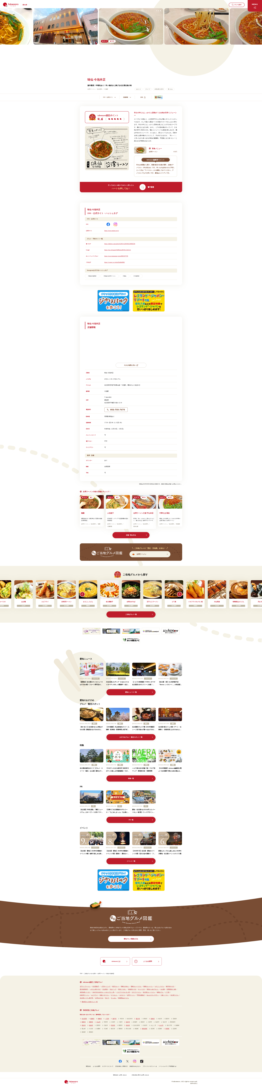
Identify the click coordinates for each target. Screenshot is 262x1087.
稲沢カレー (115, 986)
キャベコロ (141, 989)
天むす (107, 998)
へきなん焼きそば (95, 989)
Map (159, 97)
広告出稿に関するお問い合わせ (140, 1075)
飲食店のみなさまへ (135, 1066)
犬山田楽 (105, 989)
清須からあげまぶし (153, 989)
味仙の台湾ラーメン (110, 276)
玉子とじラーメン (85, 986)
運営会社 (88, 1066)
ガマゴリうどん (136, 992)
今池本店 (136, 276)
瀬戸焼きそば (170, 986)
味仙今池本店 (92, 276)
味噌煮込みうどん (123, 998)
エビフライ (94, 995)
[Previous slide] (82, 594)
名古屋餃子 (95, 986)
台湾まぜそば (99, 998)
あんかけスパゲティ (153, 995)
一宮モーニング (105, 986)
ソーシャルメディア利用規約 (167, 1066)
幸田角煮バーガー (85, 992)
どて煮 (167, 992)
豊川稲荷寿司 (84, 989)
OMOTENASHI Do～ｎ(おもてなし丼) (103, 992)
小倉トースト (165, 995)
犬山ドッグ (113, 989)
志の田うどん (174, 995)
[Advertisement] (131, 62)
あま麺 (163, 989)
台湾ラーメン (131, 995)
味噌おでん (160, 992)
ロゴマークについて (107, 1066)
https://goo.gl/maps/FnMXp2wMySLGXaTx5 (117, 250)
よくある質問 (96, 1066)
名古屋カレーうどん (149, 992)
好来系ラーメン (84, 995)
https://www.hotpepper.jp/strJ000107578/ (116, 256)
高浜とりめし (122, 989)
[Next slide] (179, 594)
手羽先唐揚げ (141, 995)
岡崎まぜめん (125, 986)
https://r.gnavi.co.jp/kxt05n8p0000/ (114, 262)
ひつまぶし (114, 995)
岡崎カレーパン (148, 986)
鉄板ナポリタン (104, 995)
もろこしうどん (159, 986)
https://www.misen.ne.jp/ (111, 230)
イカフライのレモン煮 (123, 992)
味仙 (124, 276)
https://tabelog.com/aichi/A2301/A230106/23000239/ (119, 244)
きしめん (113, 998)
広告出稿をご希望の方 (121, 1066)
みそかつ (122, 995)
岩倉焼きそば (132, 989)
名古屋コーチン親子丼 (86, 998)
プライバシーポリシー (149, 1066)
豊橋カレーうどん (136, 986)
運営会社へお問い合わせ (120, 1075)
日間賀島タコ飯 (171, 989)
